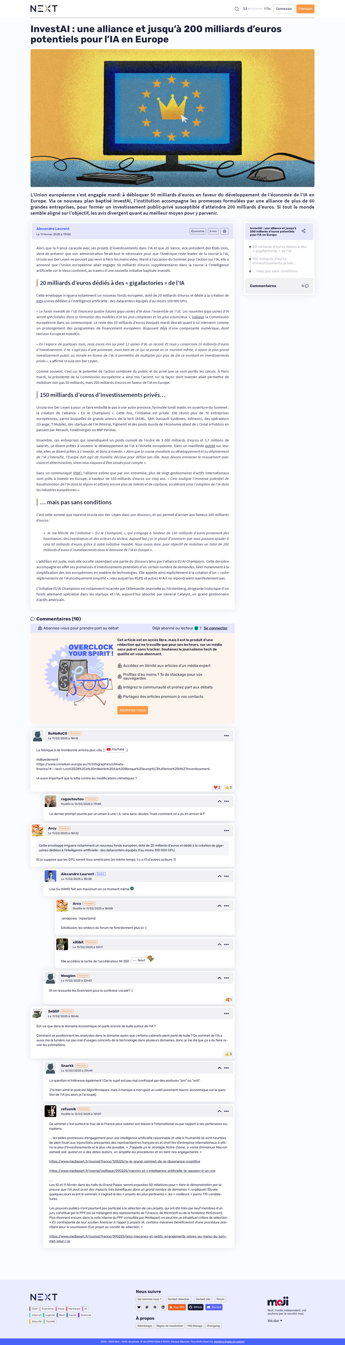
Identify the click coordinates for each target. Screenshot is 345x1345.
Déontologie (145, 1325)
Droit (35, 1308)
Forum (220, 1299)
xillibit (78, 942)
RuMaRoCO (57, 733)
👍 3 (228, 1054)
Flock (61, 1308)
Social (72, 1315)
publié (210, 445)
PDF (77, 473)
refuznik (68, 1109)
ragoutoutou (72, 799)
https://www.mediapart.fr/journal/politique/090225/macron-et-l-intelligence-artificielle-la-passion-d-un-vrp (132, 1171)
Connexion (284, 9)
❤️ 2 (217, 787)
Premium (305, 9)
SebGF (53, 1011)
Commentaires (263, 286)
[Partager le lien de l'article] (303, 231)
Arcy (52, 828)
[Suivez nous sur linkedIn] (163, 1307)
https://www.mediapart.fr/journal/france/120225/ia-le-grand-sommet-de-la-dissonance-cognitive (124, 1161)
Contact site (203, 1299)
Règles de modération (170, 1325)
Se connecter (216, 628)
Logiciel (50, 1315)
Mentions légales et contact (229, 1341)
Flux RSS (179, 1307)
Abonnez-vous (133, 710)
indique (198, 316)
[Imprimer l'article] (224, 231)
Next (62, 1315)
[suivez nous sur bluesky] (139, 1307)
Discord (216, 1307)
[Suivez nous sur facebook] (155, 1307)
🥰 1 (229, 1000)
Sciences (86, 1315)
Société (50, 1321)
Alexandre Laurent (52, 229)
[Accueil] (44, 8)
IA (85, 1308)
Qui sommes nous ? (149, 1299)
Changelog (213, 1325)
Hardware (74, 1308)
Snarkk (67, 1066)
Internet (36, 1315)
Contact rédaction (178, 1299)
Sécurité (37, 1321)
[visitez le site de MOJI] (278, 1304)
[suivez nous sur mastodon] (147, 1307)
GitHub (198, 1307)
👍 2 (228, 787)
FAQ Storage (195, 1325)
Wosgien (68, 976)
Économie (48, 1308)
